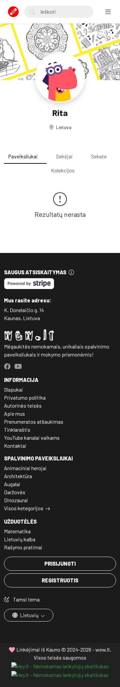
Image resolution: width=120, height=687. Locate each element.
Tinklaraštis (17, 429)
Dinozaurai (16, 500)
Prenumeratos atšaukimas (33, 421)
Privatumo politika (25, 397)
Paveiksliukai (23, 156)
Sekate (99, 156)
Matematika (17, 531)
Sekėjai (64, 156)
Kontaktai (15, 445)
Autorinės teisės (23, 405)
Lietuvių (29, 615)
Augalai (12, 484)
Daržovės (14, 492)
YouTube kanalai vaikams (32, 437)
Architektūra (18, 476)
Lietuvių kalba (19, 539)
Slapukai (13, 389)
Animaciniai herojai (25, 468)
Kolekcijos (63, 170)
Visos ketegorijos (23, 508)
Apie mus (14, 413)
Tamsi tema (26, 599)
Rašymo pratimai (23, 547)
